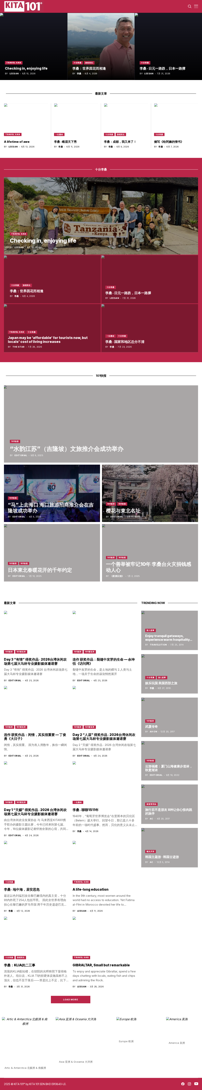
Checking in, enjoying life (26, 68)
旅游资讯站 (151, 804)
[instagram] (189, 1083)
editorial (20, 455)
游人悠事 (150, 630)
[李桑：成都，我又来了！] (126, 119)
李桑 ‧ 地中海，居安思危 (22, 889)
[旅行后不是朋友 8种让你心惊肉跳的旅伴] (169, 804)
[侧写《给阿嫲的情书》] (176, 119)
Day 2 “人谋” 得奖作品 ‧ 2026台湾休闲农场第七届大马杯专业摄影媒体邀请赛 (104, 737)
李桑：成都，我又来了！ (120, 142)
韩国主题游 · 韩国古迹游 (162, 857)
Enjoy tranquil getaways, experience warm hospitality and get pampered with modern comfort (167, 641)
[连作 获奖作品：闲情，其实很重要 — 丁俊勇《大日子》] (36, 707)
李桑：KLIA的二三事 (19, 965)
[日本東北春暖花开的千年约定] (52, 552)
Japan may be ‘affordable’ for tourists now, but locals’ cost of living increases (48, 340)
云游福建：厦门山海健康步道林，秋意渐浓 (169, 768)
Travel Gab (13, 63)
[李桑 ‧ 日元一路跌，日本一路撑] (168, 46)
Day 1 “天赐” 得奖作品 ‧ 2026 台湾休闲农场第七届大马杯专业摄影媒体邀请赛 (35, 812)
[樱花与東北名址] (150, 493)
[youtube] (196, 1084)
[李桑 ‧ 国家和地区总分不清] (149, 328)
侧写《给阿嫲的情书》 (169, 142)
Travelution (158, 645)
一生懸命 (59, 134)
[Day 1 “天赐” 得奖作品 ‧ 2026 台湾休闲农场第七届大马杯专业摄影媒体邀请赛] (36, 782)
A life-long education (90, 889)
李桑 (79, 73)
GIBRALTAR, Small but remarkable (101, 965)
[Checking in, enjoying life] (33, 46)
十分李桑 (78, 63)
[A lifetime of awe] (26, 119)
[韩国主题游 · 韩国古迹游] (169, 847)
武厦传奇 (151, 726)
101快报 (15, 441)
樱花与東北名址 (123, 511)
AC (151, 819)
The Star (18, 347)
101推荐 (111, 504)
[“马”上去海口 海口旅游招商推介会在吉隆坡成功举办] (52, 493)
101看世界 (21, 652)
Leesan (14, 73)
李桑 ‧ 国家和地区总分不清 (124, 342)
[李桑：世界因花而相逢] (101, 46)
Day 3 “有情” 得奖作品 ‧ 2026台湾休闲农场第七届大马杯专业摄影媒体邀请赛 (35, 661)
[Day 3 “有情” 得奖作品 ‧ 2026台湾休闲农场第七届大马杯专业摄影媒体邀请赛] (36, 632)
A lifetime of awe (17, 142)
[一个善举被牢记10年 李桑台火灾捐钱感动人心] (150, 552)
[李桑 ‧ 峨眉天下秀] (76, 119)
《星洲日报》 (117, 576)
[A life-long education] (105, 862)
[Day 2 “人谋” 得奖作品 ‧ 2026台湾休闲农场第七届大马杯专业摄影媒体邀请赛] (105, 707)
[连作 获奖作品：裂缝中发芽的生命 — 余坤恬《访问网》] (105, 632)
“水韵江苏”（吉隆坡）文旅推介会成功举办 (66, 448)
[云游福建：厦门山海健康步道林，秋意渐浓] (169, 761)
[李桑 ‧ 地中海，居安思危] (36, 862)
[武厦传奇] (169, 717)
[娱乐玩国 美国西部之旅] (169, 674)
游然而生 (89, 63)
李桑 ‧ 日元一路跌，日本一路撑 (162, 68)
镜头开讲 (150, 851)
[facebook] (182, 1083)
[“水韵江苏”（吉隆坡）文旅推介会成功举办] (101, 424)
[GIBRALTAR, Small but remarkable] (105, 937)
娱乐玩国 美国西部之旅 (161, 683)
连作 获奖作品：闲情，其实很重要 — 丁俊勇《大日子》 (35, 737)
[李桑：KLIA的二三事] (36, 937)
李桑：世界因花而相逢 (89, 68)
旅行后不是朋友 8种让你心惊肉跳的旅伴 (168, 811)
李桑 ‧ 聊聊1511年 (86, 810)
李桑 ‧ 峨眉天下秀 (65, 142)
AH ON (153, 731)
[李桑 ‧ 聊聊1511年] (105, 782)
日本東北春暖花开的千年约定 (40, 570)
